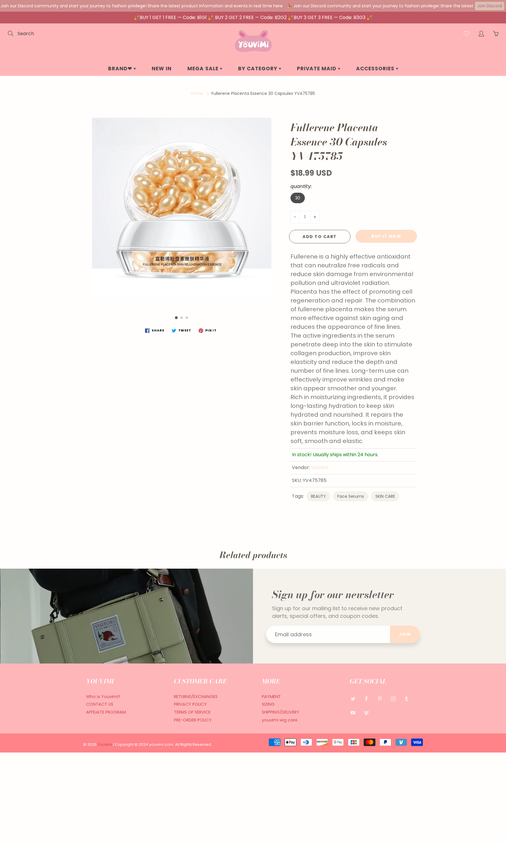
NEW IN (162, 68)
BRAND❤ (121, 68)
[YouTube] (353, 712)
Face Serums (350, 496)
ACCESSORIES (376, 68)
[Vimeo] (366, 712)
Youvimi (319, 467)
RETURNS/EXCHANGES (196, 697)
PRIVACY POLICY (190, 704)
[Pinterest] (380, 699)
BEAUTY (318, 496)
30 (297, 198)
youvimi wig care (280, 720)
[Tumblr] (406, 699)
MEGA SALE (203, 68)
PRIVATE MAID (317, 68)
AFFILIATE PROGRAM (106, 712)
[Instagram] (393, 699)
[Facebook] (366, 699)
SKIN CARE (385, 496)
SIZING (268, 704)
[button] (176, 318)
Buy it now (386, 236)
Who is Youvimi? (103, 697)
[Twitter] (353, 699)
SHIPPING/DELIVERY (280, 712)
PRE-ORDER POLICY (193, 720)
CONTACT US (99, 704)
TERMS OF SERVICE (192, 712)
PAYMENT (271, 697)
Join (405, 634)
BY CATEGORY (258, 68)
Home (197, 93)
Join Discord (489, 6)
